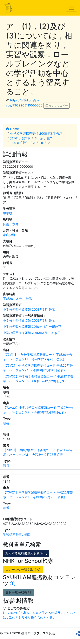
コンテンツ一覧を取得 (21, 570)
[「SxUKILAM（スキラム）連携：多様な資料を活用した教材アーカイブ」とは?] (12, 583)
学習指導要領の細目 (17, 534)
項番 (6, 423)
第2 (49, 138)
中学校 (7, 213)
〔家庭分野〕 (19, 143)
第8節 (39, 138)
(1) (41, 143)
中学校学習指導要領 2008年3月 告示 (36, 133)
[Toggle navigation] (71, 8)
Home (14, 129)
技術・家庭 (10, 224)
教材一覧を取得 (16, 592)
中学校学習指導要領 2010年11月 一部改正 (32, 327)
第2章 (26, 138)
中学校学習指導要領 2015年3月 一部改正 (32, 333)
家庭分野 (9, 235)
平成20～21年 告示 (17, 299)
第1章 (14, 138)
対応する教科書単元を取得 (24, 553)
